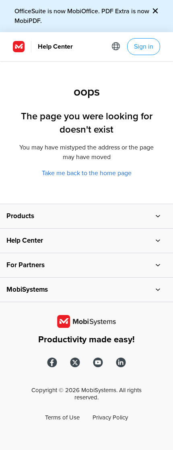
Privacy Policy (110, 417)
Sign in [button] (143, 47)
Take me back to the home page (87, 173)
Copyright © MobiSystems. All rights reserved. (86, 394)
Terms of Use (62, 417)
